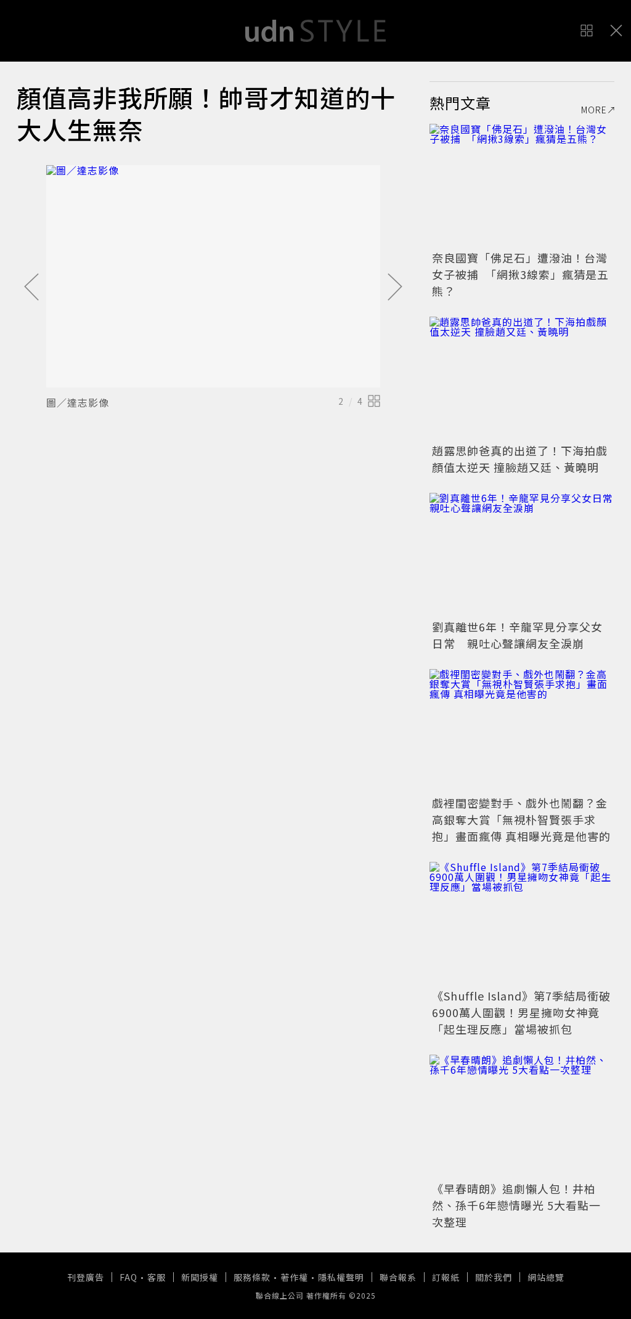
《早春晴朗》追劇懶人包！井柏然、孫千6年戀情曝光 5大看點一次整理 (516, 1205)
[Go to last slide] (31, 287)
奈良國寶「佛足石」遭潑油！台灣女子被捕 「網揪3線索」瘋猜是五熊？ (520, 274)
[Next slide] (395, 287)
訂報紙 (446, 1277)
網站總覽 (545, 1277)
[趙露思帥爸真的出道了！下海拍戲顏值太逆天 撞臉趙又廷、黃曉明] (521, 378)
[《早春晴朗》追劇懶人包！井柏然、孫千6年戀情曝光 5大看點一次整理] (521, 1116)
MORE (594, 109)
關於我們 (493, 1277)
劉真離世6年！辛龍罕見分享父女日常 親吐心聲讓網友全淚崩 (517, 635)
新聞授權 (199, 1277)
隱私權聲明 (341, 1277)
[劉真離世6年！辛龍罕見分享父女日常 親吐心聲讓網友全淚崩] (521, 554)
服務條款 (252, 1277)
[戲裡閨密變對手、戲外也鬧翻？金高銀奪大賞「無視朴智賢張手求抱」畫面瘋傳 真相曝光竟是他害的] (521, 730)
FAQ (128, 1277)
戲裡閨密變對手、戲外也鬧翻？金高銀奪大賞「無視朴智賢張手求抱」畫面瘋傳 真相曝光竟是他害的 (521, 819)
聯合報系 (398, 1277)
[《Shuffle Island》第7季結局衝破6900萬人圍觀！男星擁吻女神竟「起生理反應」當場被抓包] (521, 923)
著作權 (294, 1277)
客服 (156, 1277)
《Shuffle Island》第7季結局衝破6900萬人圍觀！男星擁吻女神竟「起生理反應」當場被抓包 (521, 1012)
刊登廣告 (85, 1277)
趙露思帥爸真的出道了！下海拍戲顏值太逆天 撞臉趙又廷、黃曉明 (520, 458)
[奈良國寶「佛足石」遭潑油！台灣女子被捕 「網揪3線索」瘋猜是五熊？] (521, 185)
